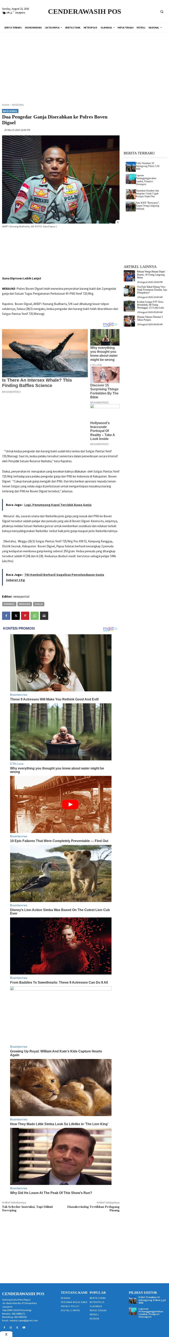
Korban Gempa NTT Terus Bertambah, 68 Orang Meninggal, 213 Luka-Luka (150, 304)
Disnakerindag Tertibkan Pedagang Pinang (93, 1208)
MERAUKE (25, 604)
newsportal (21, 596)
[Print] (44, 616)
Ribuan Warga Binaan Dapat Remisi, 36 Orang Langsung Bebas (151, 274)
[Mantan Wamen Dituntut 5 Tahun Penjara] (129, 321)
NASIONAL (18, 105)
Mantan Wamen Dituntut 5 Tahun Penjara (150, 318)
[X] (16, 616)
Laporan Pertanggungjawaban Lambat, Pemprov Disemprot (146, 180)
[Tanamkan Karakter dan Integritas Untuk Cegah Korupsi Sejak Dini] (131, 194)
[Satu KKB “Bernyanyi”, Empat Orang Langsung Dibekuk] (131, 206)
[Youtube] (24, 1327)
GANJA (39, 604)
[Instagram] (11, 1327)
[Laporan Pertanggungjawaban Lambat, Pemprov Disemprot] (131, 179)
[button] (162, 11)
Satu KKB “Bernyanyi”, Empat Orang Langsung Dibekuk (148, 205)
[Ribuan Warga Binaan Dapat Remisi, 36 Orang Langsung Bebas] (129, 275)
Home (5, 105)
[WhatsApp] (35, 616)
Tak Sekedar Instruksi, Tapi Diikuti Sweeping (27, 1208)
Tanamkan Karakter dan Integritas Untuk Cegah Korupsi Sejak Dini (147, 193)
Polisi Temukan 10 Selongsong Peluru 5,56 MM (147, 166)
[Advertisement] (88, 65)
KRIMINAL (9, 604)
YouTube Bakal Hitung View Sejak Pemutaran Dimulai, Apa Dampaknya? (152, 289)
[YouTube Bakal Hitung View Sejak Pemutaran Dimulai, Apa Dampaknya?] (129, 291)
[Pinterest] (25, 616)
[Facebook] (6, 616)
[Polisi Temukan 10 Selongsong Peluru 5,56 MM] (131, 167)
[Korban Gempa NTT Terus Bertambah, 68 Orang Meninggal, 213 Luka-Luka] (129, 306)
